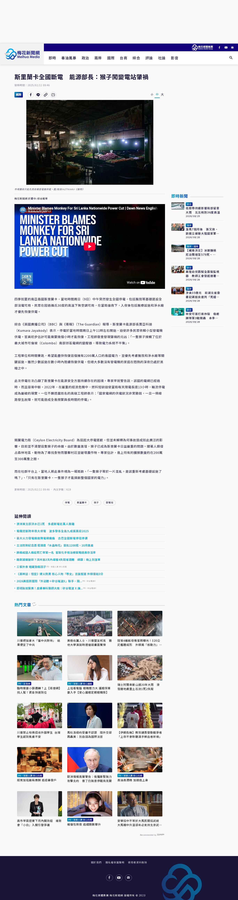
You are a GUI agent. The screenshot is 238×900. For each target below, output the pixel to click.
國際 (111, 57)
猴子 (96, 502)
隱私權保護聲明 (114, 862)
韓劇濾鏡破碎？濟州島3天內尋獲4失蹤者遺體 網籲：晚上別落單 (58, 559)
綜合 (136, 57)
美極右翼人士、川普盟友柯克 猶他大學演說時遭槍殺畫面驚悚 (89, 642)
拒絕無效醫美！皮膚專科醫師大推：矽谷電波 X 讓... (50, 588)
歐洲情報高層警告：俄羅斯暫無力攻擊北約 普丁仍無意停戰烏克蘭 (89, 778)
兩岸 (98, 57)
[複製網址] (46, 95)
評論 (149, 57)
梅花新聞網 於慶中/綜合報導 (31, 198)
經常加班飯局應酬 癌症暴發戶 (37, 780)
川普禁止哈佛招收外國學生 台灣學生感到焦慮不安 (39, 734)
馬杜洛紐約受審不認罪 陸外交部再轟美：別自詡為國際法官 (89, 734)
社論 (162, 57)
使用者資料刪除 (137, 862)
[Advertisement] (119, 22)
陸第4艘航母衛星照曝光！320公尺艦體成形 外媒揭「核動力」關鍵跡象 (139, 642)
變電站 (109, 502)
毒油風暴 (68, 57)
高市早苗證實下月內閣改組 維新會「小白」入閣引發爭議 (39, 823)
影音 (174, 57)
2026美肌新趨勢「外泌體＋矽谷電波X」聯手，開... (49, 581)
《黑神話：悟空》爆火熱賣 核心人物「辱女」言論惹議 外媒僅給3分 (60, 574)
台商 (123, 57)
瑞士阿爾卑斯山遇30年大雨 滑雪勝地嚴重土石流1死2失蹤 (138, 686)
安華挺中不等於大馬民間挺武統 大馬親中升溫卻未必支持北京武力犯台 (139, 823)
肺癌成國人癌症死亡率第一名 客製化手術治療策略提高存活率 (56, 552)
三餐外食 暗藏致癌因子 (31, 567)
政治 (85, 57)
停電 (67, 502)
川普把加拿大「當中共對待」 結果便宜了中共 (38, 642)
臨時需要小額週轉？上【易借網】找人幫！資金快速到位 (39, 690)
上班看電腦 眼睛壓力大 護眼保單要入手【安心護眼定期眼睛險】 (89, 690)
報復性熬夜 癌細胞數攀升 (84, 824)
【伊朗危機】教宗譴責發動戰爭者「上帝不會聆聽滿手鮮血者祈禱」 (139, 734)
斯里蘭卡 (82, 502)
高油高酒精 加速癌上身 (132, 780)
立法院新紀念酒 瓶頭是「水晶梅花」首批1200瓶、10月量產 (55, 545)
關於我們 (96, 862)
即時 (52, 57)
